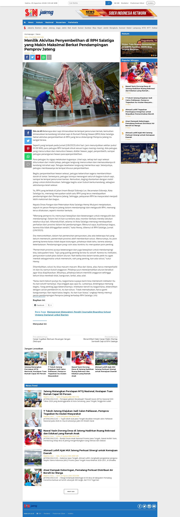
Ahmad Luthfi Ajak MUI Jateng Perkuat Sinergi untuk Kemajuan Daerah (106, 369)
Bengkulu (114, 28)
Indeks (70, 513)
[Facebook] (139, 507)
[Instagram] (149, 507)
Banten (38, 28)
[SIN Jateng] (41, 12)
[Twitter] (144, 507)
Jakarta (31, 28)
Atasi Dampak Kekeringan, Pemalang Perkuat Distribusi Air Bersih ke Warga (140, 123)
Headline (46, 397)
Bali (69, 28)
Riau (94, 28)
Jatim (64, 28)
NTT (149, 28)
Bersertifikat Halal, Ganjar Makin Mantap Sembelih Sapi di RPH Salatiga (100, 339)
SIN (39, 513)
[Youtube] (153, 507)
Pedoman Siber (59, 513)
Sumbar (88, 28)
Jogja (58, 28)
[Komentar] (49, 57)
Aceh (74, 28)
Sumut (81, 28)
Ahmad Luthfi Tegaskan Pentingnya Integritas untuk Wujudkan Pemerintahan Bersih (140, 112)
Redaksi (47, 513)
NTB (144, 28)
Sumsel (122, 28)
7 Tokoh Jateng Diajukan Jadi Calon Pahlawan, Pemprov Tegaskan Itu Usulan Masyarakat (57, 371)
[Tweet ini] (32, 57)
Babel (129, 28)
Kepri (99, 28)
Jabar (45, 28)
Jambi (105, 28)
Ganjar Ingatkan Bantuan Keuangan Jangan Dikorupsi (51, 339)
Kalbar (154, 28)
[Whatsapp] (43, 57)
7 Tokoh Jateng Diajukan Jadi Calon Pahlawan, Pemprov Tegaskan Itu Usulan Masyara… (139, 100)
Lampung (137, 28)
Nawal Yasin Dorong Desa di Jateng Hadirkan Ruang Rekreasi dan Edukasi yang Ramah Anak (83, 371)
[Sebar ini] (26, 57)
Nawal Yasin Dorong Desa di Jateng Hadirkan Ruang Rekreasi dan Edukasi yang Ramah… (140, 88)
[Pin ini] (38, 57)
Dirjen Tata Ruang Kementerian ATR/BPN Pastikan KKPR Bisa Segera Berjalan (138, 47)
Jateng (52, 28)
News (33, 53)
